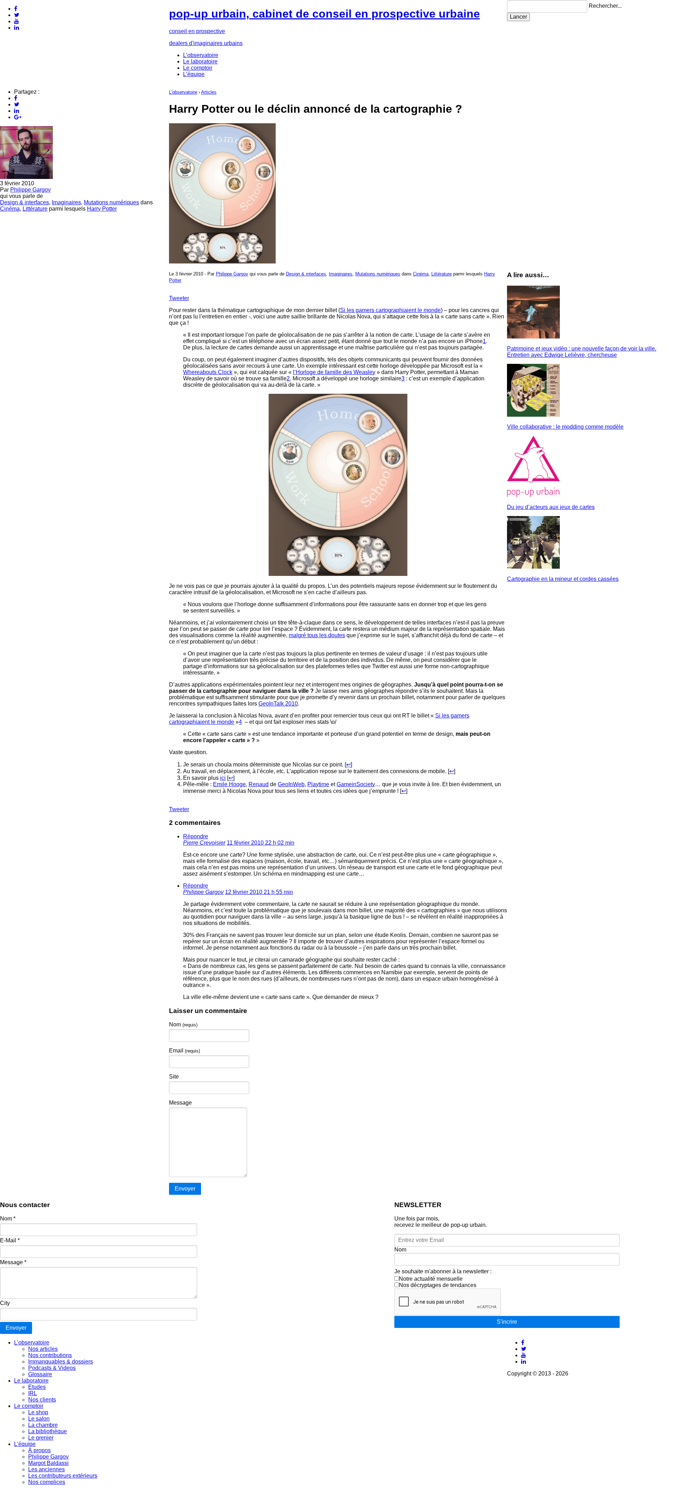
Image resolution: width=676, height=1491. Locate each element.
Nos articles (43, 1349)
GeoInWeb (291, 784)
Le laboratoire (200, 61)
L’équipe (194, 74)
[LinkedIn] (16, 28)
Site (174, 1077)
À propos (39, 1450)
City (5, 1303)
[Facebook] (15, 9)
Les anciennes (46, 1469)
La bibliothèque (47, 1431)
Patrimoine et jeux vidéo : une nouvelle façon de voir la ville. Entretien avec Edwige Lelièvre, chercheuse (581, 352)
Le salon (39, 1419)
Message (180, 1103)
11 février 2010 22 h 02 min (260, 843)
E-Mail (10, 1240)
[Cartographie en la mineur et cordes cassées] (533, 567)
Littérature (35, 209)
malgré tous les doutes (317, 635)
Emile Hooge (229, 784)
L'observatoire (183, 92)
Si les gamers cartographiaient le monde (390, 310)
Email (184, 1051)
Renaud (259, 784)
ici (223, 778)
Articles (209, 92)
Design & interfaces (24, 202)
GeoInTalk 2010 (278, 704)
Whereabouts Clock (207, 372)
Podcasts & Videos (52, 1368)
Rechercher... (605, 6)
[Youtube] (16, 21)
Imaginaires (66, 202)
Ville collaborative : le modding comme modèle (565, 427)
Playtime (318, 784)
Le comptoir (197, 68)
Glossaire (40, 1374)
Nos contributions (50, 1355)
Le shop (38, 1412)
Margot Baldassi (48, 1463)
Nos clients (42, 1400)
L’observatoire (200, 55)
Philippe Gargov (30, 190)
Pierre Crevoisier (204, 843)
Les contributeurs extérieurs (62, 1476)
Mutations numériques (111, 202)
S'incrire (507, 1322)
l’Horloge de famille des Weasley (334, 372)
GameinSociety (356, 784)
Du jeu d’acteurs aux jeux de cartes (551, 507)
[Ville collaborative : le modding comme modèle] (533, 415)
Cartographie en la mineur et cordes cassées (563, 579)
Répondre (195, 836)
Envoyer (16, 1328)
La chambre (43, 1425)
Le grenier (41, 1438)
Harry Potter (102, 209)
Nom (183, 1024)
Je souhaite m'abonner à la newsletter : (443, 1271)
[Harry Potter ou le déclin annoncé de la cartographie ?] (222, 262)
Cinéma (10, 209)
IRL (32, 1393)
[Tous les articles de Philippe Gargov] (26, 177)
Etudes (37, 1387)
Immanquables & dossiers (60, 1362)
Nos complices (46, 1482)
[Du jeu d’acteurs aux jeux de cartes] (533, 495)
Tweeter (179, 298)
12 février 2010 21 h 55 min (259, 892)
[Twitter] (16, 15)
